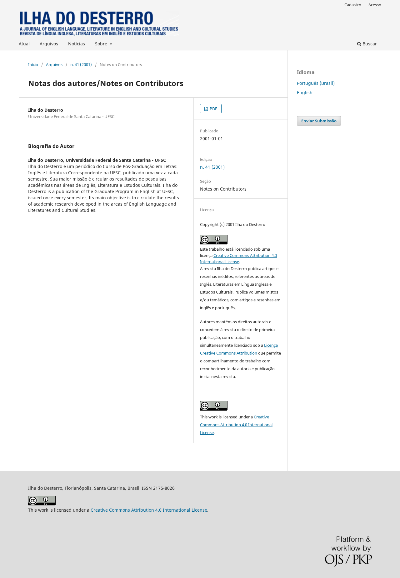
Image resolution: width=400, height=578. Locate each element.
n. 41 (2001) (81, 64)
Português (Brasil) (316, 83)
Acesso (374, 5)
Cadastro (352, 5)
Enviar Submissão (319, 121)
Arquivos (49, 44)
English (304, 92)
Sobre (101, 44)
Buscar (369, 44)
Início (33, 64)
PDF (213, 108)
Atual (24, 44)
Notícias (76, 44)
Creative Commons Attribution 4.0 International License (236, 424)
